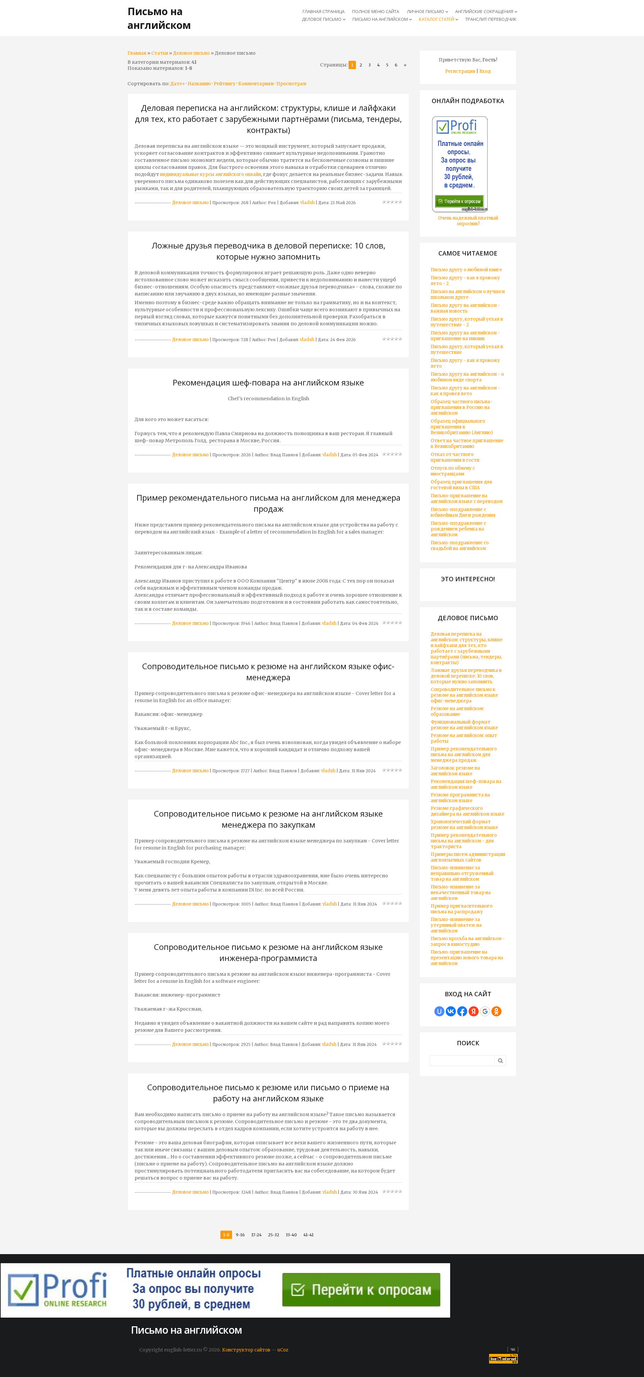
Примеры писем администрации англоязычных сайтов (468, 857)
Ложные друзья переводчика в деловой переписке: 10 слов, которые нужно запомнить (268, 251)
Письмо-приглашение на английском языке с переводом (466, 498)
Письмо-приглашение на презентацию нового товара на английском (467, 957)
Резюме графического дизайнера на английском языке (467, 811)
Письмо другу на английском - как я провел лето (465, 391)
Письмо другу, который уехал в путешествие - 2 (467, 322)
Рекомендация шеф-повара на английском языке (268, 382)
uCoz (282, 1350)
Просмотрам (291, 84)
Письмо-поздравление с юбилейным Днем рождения (463, 512)
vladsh (307, 202)
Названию (199, 84)
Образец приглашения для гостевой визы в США (461, 485)
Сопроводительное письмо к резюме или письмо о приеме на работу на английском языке (268, 1093)
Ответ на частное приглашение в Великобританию (467, 443)
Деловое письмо (191, 53)
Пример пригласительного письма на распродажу (461, 909)
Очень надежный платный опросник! (468, 221)
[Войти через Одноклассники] (496, 1011)
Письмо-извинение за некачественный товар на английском (461, 892)
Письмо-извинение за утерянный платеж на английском (456, 925)
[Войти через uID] (439, 1011)
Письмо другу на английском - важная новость (465, 308)
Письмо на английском (159, 18)
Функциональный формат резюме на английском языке (464, 725)
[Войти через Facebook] (462, 1011)
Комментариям (256, 84)
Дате (176, 84)
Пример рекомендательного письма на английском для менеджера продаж (268, 503)
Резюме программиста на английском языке (460, 798)
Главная (136, 53)
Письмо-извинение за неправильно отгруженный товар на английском (462, 873)
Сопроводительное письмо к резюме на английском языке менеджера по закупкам (268, 819)
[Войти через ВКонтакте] (451, 1011)
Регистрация (460, 71)
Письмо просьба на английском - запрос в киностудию (468, 941)
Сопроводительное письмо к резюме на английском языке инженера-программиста (268, 952)
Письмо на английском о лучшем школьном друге (468, 294)
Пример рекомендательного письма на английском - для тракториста (464, 841)
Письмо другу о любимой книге (466, 270)
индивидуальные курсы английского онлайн (210, 174)
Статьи (159, 53)
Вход (485, 71)
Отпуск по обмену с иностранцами (453, 471)
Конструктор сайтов (246, 1350)
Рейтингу (224, 84)
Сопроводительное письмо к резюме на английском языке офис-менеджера (268, 671)
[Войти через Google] (485, 1011)
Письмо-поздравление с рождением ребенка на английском (458, 529)
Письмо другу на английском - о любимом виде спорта (467, 377)
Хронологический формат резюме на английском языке (464, 824)
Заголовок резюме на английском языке (455, 771)
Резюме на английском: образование (457, 711)
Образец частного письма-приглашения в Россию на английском (461, 407)
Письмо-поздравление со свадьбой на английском (460, 545)
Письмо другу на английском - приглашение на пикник (465, 335)
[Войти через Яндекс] (474, 1011)
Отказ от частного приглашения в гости (455, 457)
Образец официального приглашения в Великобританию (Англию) (462, 426)
